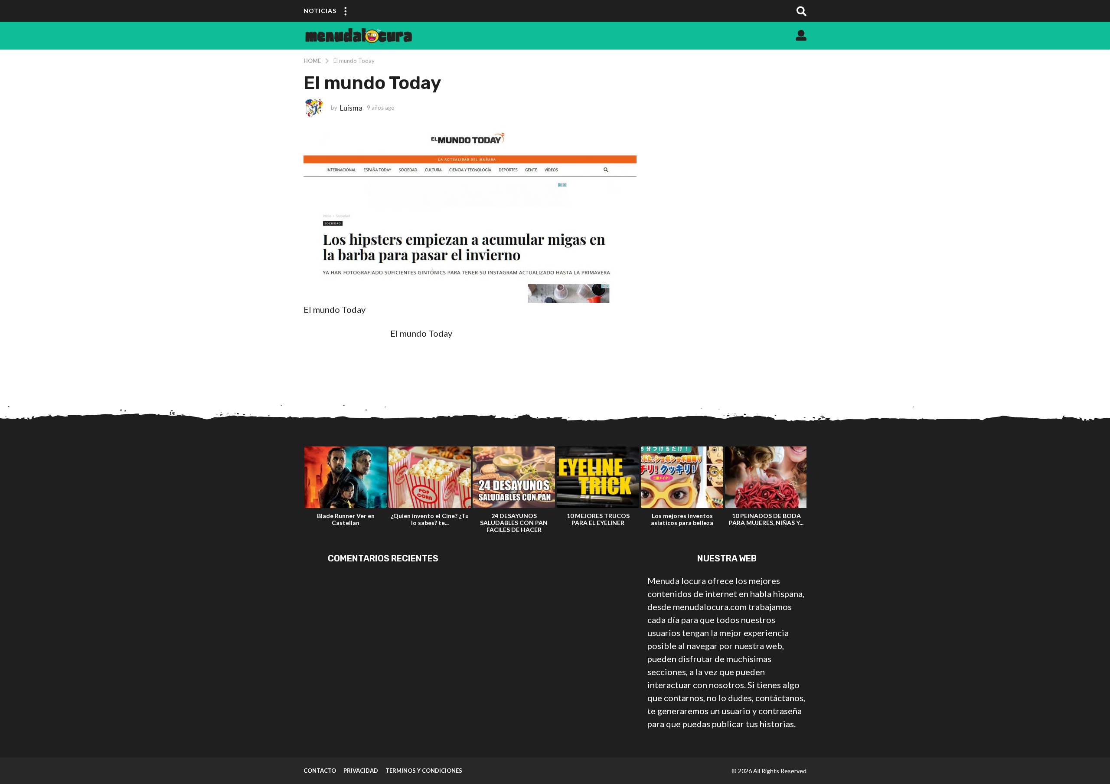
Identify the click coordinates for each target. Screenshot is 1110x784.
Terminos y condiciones (423, 770)
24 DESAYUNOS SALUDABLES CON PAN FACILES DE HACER (514, 522)
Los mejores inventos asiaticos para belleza (682, 519)
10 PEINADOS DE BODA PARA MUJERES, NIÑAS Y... (766, 519)
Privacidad (360, 770)
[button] (345, 11)
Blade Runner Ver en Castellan (346, 519)
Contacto (320, 770)
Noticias (320, 10)
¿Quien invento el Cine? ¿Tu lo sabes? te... (430, 519)
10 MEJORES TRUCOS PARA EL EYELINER (598, 519)
